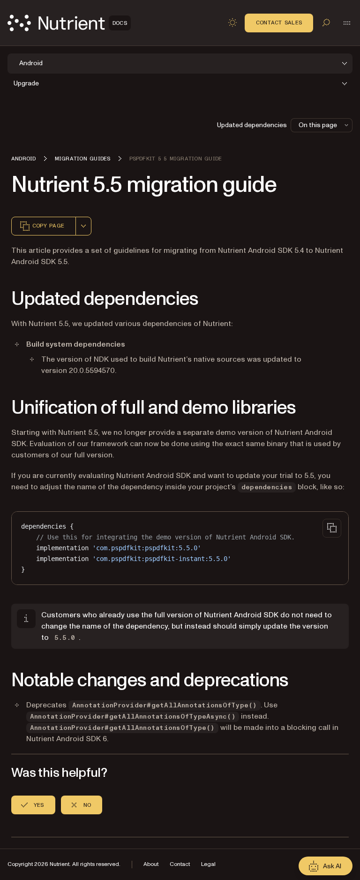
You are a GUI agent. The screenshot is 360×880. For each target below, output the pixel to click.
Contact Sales (279, 22)
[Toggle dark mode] (232, 22)
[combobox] (83, 226)
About (150, 864)
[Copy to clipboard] (331, 528)
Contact (180, 864)
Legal (208, 864)
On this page (318, 125)
